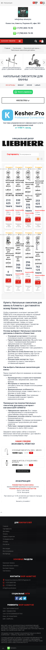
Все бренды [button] (6, 554)
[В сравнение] (8, 173)
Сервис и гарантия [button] (9, 536)
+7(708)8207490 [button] (10, 585)
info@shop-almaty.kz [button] (9, 588)
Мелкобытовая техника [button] (10, 565)
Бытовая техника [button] (8, 568)
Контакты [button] (6, 544)
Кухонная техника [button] (9, 563)
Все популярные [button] (8, 551)
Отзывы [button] (5, 542)
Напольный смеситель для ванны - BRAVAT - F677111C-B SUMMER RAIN (29, 192)
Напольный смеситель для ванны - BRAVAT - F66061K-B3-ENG (19, 252)
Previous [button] (2, 62)
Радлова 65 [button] (26, 580)
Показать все (22, 471)
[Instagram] (20, 598)
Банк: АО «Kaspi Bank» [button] (10, 616)
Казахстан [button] (8, 580)
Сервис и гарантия (7, 5)
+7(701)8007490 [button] (10, 582)
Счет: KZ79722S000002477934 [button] (12, 614)
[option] (11, 62)
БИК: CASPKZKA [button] (8, 619)
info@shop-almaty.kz (23, 19)
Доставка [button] (6, 531)
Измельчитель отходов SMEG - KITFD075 (25, 461)
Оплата (3, 1)
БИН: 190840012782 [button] (9, 611)
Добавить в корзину (8, 219)
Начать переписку (25, 92)
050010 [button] (20, 580)
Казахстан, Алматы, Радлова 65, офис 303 (23, 23)
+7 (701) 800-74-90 (24, 28)
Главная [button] (5, 526)
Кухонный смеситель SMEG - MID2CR (27, 450)
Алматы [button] (14, 580)
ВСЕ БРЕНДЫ (10, 85)
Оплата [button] (5, 534)
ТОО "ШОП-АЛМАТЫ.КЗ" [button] (11, 608)
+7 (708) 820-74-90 (24, 33)
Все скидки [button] (6, 548)
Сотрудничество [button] (8, 539)
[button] (11, 648)
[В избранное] (8, 178)
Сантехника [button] (6, 571)
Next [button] (44, 62)
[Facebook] (17, 598)
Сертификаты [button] (7, 529)
